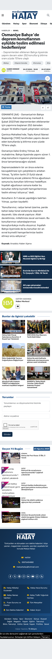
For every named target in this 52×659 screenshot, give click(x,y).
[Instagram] (24, 576)
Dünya (44, 24)
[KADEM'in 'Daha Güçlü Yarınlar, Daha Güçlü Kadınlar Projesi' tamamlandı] (38, 373)
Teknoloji (40, 621)
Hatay (16, 24)
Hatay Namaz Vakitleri (11, 596)
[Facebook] (10, 576)
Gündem (6, 24)
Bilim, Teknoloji (9, 624)
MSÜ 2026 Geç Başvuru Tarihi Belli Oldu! (37, 336)
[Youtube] (33, 576)
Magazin (17, 621)
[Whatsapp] (37, 576)
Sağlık (9, 621)
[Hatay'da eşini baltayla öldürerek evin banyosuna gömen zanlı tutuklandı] (38, 350)
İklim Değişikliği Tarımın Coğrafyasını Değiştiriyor (12, 359)
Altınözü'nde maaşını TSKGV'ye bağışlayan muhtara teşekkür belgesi (13, 383)
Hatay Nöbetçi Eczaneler (11, 589)
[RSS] (42, 576)
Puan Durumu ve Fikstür (12, 604)
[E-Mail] (18, 306)
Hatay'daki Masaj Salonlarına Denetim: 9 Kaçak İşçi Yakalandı (11, 337)
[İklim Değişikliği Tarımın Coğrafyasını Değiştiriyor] (13, 350)
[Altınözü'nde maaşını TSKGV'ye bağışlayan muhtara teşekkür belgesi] (13, 373)
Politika (39, 624)
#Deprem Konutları (21, 63)
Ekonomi (34, 24)
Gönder (7, 434)
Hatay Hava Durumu (38, 588)
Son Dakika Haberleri (15, 610)
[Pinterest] (19, 576)
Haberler (6, 31)
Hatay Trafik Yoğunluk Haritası (37, 596)
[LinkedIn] (28, 576)
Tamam (45, 637)
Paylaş (7, 107)
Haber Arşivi (35, 610)
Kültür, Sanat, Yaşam (26, 624)
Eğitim (32, 621)
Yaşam (25, 621)
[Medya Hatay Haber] (25, 15)
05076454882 (28, 562)
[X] (15, 576)
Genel (16, 31)
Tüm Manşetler (36, 603)
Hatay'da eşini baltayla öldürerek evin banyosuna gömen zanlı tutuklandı (38, 360)
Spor (24, 24)
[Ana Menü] (3, 15)
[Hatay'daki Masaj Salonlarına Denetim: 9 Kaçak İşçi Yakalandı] (13, 326)
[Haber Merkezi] (8, 303)
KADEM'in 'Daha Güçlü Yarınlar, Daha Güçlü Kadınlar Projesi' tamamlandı (36, 384)
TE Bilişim (32, 629)
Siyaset (44, 619)
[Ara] (48, 15)
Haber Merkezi (23, 301)
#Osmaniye (37, 63)
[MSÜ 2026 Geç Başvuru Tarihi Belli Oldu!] (38, 326)
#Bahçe (6, 63)
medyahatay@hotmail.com (28, 567)
